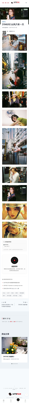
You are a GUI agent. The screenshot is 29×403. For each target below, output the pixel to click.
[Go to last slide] (4, 349)
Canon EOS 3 (7, 246)
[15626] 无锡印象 (22, 303)
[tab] (11, 363)
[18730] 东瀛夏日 (8, 356)
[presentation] (14, 345)
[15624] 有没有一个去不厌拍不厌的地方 (7, 304)
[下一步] (25, 349)
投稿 (5, 288)
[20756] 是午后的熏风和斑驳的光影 (12, 282)
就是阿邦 (6, 27)
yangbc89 (7, 359)
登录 (11, 321)
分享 (8, 293)
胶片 (4, 295)
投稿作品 (4, 21)
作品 (7, 288)
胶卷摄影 (22, 293)
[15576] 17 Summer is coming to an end (13, 285)
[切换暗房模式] (26, 394)
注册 (14, 321)
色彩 (20, 295)
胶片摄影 (9, 295)
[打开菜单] (26, 3)
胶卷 (16, 293)
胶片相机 (15, 295)
